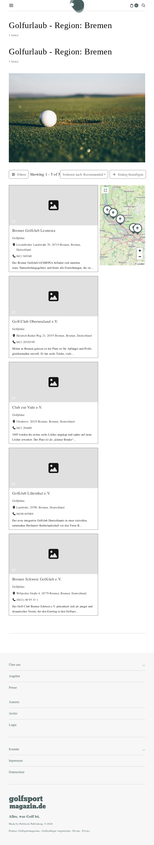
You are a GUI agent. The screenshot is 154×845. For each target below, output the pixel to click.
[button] (137, 234)
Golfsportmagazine (29, 831)
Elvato (76, 831)
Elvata (86, 831)
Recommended (83, 174)
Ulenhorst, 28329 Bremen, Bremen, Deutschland (45, 421)
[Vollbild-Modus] (105, 190)
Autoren (14, 702)
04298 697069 (24, 514)
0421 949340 (24, 256)
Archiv (13, 713)
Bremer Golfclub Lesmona (33, 230)
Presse (13, 687)
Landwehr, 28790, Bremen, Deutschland (40, 507)
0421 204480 (24, 428)
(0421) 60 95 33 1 (27, 600)
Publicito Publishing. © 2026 (36, 824)
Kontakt (14, 749)
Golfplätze (18, 238)
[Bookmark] (13, 221)
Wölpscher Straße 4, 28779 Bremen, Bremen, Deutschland (51, 593)
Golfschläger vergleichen (56, 831)
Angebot (14, 676)
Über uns (14, 664)
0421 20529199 (25, 342)
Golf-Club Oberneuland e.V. (35, 321)
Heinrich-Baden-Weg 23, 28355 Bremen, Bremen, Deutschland (54, 335)
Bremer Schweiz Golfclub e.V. (37, 578)
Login (12, 725)
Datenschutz (16, 772)
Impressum (16, 760)
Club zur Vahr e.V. (27, 407)
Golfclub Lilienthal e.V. (31, 493)
